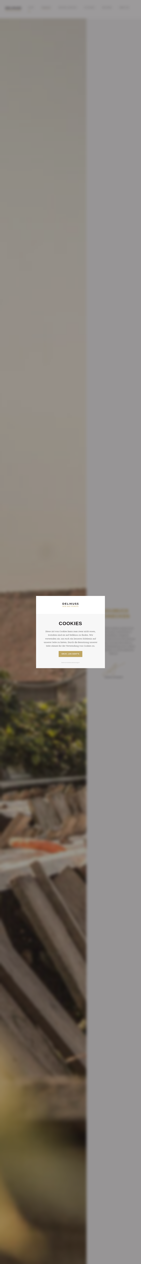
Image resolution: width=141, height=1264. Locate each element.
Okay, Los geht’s (70, 654)
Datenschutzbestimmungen (70, 662)
